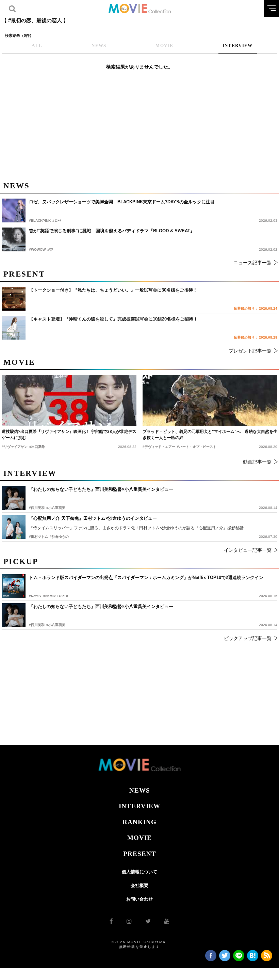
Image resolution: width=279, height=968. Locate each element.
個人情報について (139, 871)
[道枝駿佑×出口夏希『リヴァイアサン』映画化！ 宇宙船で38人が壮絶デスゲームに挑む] (69, 400)
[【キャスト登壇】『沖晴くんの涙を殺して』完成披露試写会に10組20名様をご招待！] (14, 328)
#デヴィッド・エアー (159, 447)
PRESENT (139, 853)
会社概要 (139, 885)
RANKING (139, 822)
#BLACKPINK (40, 220)
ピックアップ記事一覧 (248, 638)
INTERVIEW (139, 806)
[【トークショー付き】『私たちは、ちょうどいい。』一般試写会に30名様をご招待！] (14, 299)
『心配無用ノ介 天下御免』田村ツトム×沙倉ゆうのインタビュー (93, 518)
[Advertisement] (139, 129)
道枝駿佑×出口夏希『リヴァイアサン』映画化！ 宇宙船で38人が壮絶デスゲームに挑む (69, 434)
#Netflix (35, 596)
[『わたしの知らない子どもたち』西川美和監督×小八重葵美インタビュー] (14, 615)
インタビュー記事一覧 (248, 550)
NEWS (139, 790)
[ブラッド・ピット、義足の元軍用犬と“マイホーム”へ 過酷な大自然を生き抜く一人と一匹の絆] (210, 400)
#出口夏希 (37, 447)
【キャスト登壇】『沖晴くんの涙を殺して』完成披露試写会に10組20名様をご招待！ (113, 319)
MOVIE (139, 837)
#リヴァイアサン (15, 447)
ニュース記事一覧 (252, 262)
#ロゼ (56, 220)
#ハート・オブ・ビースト (196, 447)
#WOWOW (37, 249)
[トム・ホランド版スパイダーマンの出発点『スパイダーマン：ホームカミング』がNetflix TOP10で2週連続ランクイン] (14, 586)
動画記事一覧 (257, 462)
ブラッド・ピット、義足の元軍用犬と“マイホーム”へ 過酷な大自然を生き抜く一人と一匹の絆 (210, 434)
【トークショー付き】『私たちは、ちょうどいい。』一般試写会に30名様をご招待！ (113, 290)
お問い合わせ (139, 899)
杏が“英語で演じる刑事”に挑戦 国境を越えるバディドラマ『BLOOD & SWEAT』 (112, 230)
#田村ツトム (38, 536)
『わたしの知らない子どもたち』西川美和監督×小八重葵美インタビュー (101, 606)
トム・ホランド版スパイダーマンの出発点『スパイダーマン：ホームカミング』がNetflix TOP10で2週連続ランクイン (146, 577)
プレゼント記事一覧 (250, 351)
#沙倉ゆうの (59, 536)
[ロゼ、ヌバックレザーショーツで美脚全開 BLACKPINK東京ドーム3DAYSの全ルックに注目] (14, 210)
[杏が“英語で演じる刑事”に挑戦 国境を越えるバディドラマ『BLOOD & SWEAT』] (14, 239)
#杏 (50, 249)
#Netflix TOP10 (55, 596)
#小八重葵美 (55, 625)
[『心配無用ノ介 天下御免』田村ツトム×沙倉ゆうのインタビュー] (14, 527)
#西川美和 (37, 625)
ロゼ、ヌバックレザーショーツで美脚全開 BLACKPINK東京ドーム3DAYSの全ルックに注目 (122, 201)
